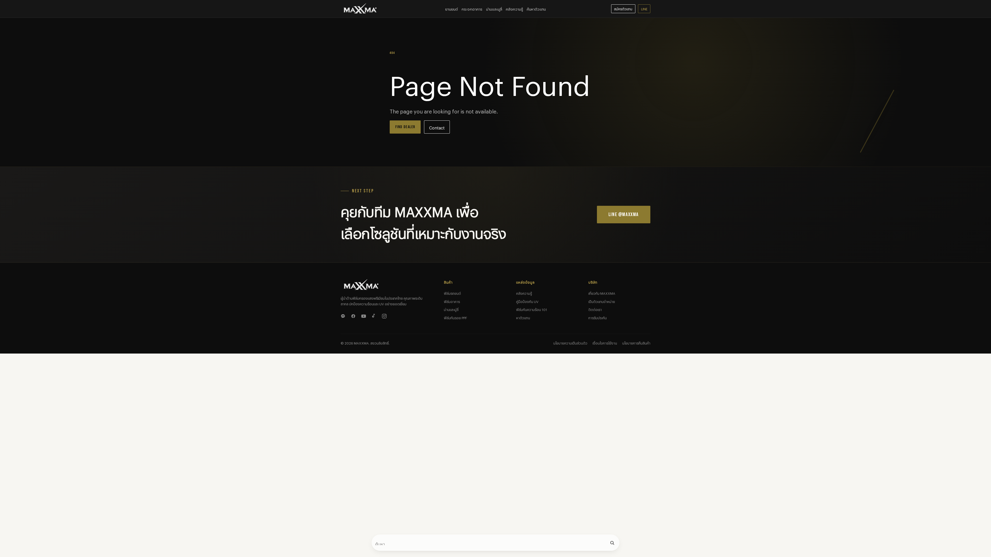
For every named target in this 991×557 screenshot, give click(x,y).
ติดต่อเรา (595, 309)
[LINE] (344, 315)
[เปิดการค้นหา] (612, 542)
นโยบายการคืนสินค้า (636, 342)
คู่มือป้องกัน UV (527, 301)
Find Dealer (405, 127)
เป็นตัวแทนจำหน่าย (601, 301)
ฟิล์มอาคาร (452, 301)
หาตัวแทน (523, 317)
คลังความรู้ (514, 8)
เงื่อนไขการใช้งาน (605, 342)
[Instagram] (385, 315)
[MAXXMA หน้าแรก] (360, 8)
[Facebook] (354, 315)
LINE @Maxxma (624, 214)
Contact (437, 127)
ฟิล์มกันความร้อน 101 (531, 309)
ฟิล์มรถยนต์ (452, 292)
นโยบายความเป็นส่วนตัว (570, 342)
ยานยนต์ (451, 8)
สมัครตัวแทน (623, 8)
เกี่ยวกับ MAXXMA (601, 292)
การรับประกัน (597, 317)
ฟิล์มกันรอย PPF (455, 317)
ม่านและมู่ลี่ (451, 309)
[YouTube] (364, 315)
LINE (644, 8)
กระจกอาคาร (471, 8)
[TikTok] (375, 315)
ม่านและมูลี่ (494, 8)
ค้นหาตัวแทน (536, 8)
